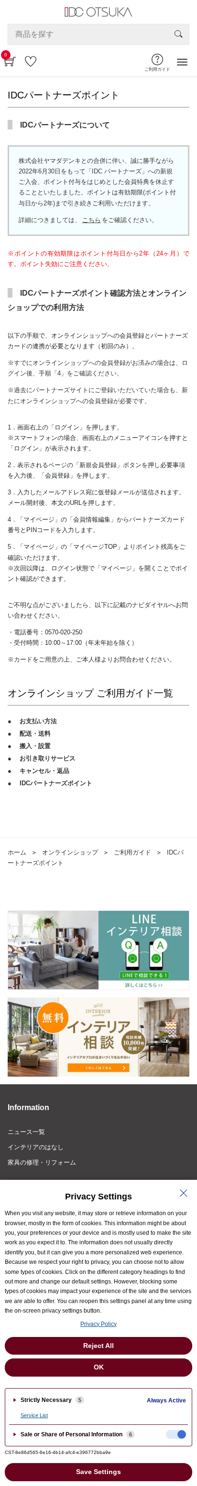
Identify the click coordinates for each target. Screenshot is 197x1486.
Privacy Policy (98, 1324)
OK (99, 1367)
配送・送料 (35, 733)
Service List (34, 1415)
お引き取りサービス (48, 758)
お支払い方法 (38, 721)
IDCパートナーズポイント (56, 783)
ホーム (17, 852)
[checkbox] (176, 1434)
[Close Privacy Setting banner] (183, 1193)
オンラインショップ (70, 852)
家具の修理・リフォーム (42, 1162)
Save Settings (98, 1471)
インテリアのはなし (36, 1147)
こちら (91, 220)
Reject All (98, 1345)
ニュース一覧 (26, 1131)
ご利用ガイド (132, 852)
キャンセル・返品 (44, 770)
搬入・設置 (35, 745)
